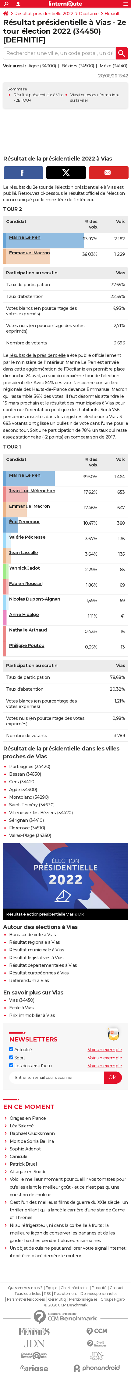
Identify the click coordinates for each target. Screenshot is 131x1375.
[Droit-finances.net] (97, 1344)
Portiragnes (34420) (29, 766)
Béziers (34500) (78, 66)
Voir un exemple (105, 1049)
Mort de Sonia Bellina (32, 1141)
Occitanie (89, 13)
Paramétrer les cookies (26, 1299)
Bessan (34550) (25, 774)
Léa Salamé (22, 1126)
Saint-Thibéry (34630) (32, 805)
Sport (19, 1058)
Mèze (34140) (113, 66)
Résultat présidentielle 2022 (43, 13)
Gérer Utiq (57, 1299)
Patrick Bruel (23, 1164)
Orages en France (28, 1118)
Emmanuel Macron (29, 253)
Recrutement (65, 1294)
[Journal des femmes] (34, 1331)
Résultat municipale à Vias (36, 950)
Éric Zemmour (24, 521)
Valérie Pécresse (27, 537)
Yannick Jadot (24, 568)
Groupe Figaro (113, 1299)
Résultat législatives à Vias (36, 957)
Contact (116, 1288)
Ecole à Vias (21, 1008)
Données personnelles (98, 1294)
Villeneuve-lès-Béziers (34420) (41, 812)
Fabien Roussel (25, 583)
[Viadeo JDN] (97, 1356)
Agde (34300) (42, 66)
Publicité (99, 1288)
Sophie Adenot (25, 1149)
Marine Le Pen (25, 237)
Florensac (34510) (27, 828)
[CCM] (97, 1331)
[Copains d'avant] (34, 1356)
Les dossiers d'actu (32, 1066)
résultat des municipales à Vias (82, 403)
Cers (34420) (22, 781)
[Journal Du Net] (34, 1343)
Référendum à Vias (29, 980)
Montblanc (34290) (29, 797)
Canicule (18, 1156)
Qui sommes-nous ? (25, 1288)
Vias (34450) (21, 1000)
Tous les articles (27, 1294)
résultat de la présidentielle (37, 355)
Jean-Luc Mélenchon (32, 490)
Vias (73, 95)
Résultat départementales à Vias (43, 965)
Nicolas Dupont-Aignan (34, 599)
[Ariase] (34, 1368)
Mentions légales (83, 1299)
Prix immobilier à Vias (32, 1015)
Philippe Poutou (26, 645)
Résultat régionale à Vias (34, 942)
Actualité (22, 1049)
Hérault (112, 13)
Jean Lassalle (23, 552)
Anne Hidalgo (24, 614)
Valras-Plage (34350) (30, 835)
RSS (47, 1294)
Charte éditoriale (74, 1288)
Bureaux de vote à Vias (32, 934)
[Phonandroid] (97, 1368)
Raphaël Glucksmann (32, 1133)
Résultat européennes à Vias (39, 973)
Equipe (51, 1288)
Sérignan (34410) (26, 820)
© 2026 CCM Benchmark (65, 1305)
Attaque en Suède (28, 1171)
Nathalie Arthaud (28, 630)
